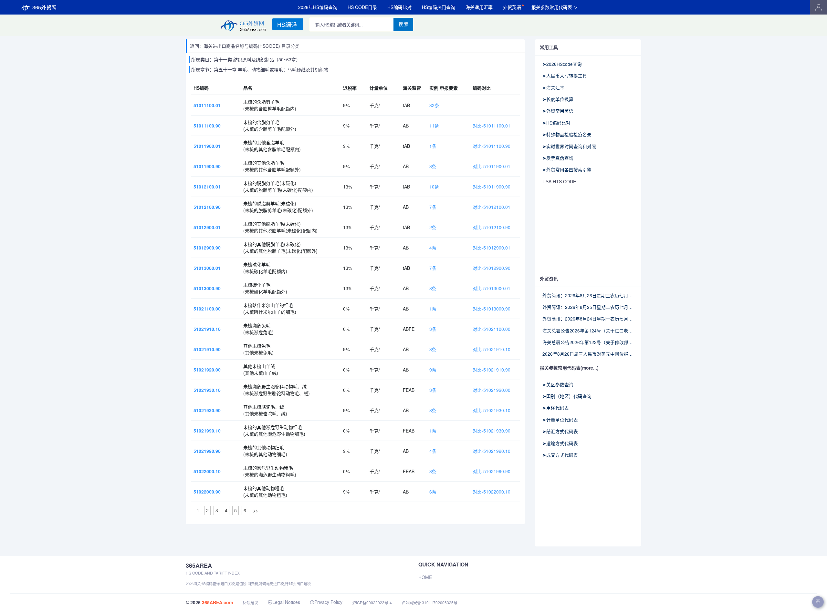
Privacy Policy (328, 602)
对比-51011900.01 (491, 166)
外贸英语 (512, 7)
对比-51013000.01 (491, 288)
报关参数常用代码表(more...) (569, 367)
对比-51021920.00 (491, 390)
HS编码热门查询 (438, 7)
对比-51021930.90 (491, 430)
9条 (432, 369)
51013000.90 (207, 288)
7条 (432, 207)
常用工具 (549, 47)
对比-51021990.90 (491, 471)
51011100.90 (207, 125)
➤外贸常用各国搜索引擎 (566, 169)
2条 (432, 227)
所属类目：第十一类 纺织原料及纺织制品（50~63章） (245, 59)
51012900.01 (207, 227)
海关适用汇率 (479, 7)
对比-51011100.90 (491, 146)
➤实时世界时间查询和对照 (569, 146)
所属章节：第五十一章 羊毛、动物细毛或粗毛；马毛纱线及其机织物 (259, 69)
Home (425, 577)
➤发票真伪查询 (557, 158)
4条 (432, 247)
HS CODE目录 (362, 7)
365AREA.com (217, 602)
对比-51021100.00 (491, 329)
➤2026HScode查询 (562, 64)
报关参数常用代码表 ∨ (554, 7)
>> (255, 510)
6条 (432, 491)
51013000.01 (207, 268)
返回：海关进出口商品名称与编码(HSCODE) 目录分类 (244, 46)
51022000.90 (207, 491)
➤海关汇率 (553, 87)
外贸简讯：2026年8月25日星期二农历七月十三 (587, 307)
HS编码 (287, 24)
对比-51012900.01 (491, 247)
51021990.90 (207, 451)
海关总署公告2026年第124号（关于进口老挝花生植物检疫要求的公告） (587, 330)
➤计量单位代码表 (560, 419)
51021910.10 (207, 329)
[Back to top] (818, 602)
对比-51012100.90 (491, 227)
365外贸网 (44, 7)
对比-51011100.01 (491, 125)
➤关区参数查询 (557, 384)
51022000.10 (207, 471)
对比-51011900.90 (491, 186)
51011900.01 (207, 146)
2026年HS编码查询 (317, 7)
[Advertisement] (588, 230)
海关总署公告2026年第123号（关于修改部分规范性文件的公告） (587, 342)
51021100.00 (207, 308)
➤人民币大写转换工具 (564, 75)
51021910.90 (207, 349)
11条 (434, 125)
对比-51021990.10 (491, 451)
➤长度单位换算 (557, 99)
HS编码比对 (399, 7)
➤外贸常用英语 (557, 110)
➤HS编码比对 (556, 122)
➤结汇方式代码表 (560, 431)
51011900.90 (207, 166)
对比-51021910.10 (491, 349)
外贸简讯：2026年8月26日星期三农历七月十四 (587, 295)
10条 (434, 186)
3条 (432, 166)
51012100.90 (207, 207)
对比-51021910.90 (491, 369)
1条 (432, 146)
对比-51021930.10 (491, 410)
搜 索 (403, 24)
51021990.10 (207, 430)
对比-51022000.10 (491, 491)
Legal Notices (286, 602)
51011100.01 (207, 105)
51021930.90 (207, 410)
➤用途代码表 (555, 407)
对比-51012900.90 (491, 268)
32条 (434, 105)
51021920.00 (207, 369)
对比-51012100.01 (491, 207)
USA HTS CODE (559, 181)
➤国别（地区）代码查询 (566, 396)
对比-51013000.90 (491, 308)
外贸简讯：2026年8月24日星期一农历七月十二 (587, 318)
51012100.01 (207, 186)
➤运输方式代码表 (560, 443)
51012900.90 (207, 247)
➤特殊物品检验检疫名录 (566, 134)
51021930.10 (207, 390)
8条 (432, 288)
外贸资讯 (549, 278)
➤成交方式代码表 (560, 455)
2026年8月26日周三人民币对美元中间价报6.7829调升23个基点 (587, 354)
